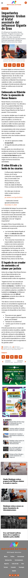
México (5, 556)
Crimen (5, 8)
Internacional (20, 556)
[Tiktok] (15, 575)
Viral (22, 563)
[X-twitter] (13, 575)
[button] (2, 3)
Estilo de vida (15, 563)
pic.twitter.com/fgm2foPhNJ (14, 197)
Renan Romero (17, 349)
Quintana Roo (8, 560)
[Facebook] (10, 575)
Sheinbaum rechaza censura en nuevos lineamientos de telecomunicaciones (13, 508)
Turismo (6, 567)
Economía (13, 567)
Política (12, 556)
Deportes (6, 563)
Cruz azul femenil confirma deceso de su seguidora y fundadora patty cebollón (12, 535)
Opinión (14, 571)
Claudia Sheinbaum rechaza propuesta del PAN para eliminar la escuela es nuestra (13, 481)
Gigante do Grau (10, 349)
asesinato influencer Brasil (9, 348)
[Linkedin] (18, 575)
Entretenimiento (19, 560)
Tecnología (21, 567)
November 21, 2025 (11, 205)
